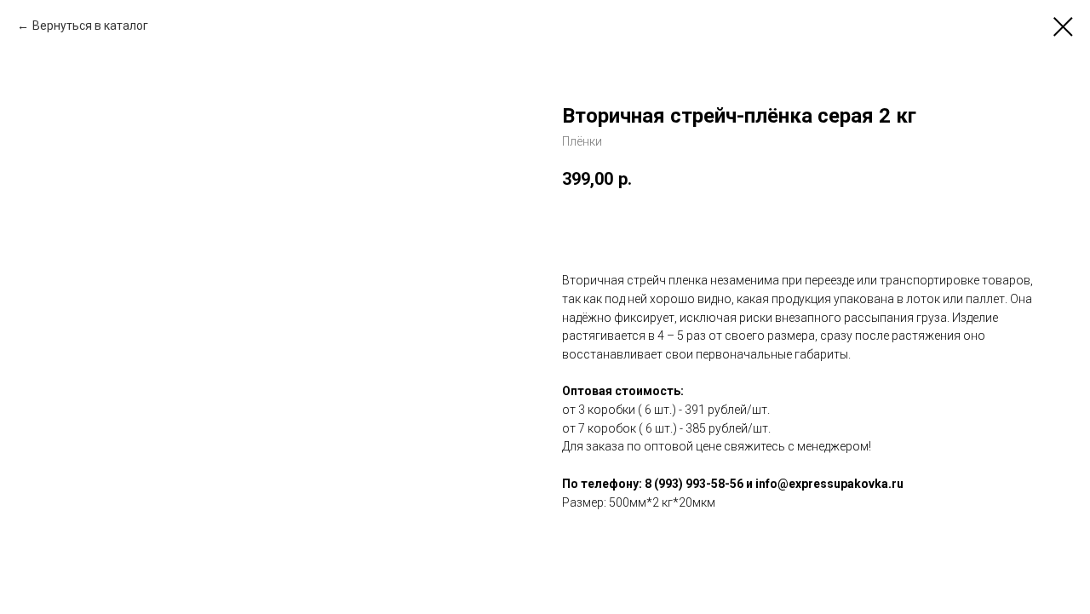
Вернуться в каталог (90, 25)
